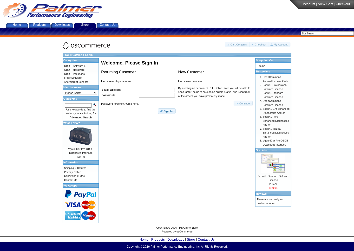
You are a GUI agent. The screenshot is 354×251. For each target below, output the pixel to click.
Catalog (77, 54)
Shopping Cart (265, 60)
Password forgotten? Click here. (120, 103)
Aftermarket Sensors (76, 81)
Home (17, 24)
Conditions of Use (74, 175)
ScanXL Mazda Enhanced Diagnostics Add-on (276, 132)
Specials (261, 150)
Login (89, 54)
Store (85, 24)
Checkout (343, 4)
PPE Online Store (187, 227)
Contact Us (107, 24)
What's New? (71, 123)
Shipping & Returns (75, 168)
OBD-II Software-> (75, 65)
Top (67, 54)
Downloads (62, 24)
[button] (237, 44)
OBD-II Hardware (74, 69)
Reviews (261, 193)
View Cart (325, 4)
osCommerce (184, 231)
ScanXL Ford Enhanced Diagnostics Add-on (276, 120)
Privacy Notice (72, 172)
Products (39, 24)
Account (309, 4)
